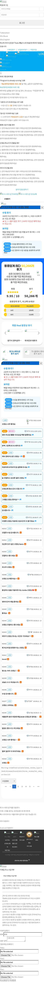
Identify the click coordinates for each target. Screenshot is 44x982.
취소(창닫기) (4, 980)
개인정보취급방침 (22, 855)
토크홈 (2, 59)
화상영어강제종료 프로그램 (9, 87)
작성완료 (13, 980)
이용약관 (12, 855)
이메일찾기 (11, 49)
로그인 (22, 22)
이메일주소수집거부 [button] (33, 855)
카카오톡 (3, 69)
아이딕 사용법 (5, 63)
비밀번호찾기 (23, 49)
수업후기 (3, 66)
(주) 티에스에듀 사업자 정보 (21, 860)
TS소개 (7, 855)
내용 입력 (3, 941)
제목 (1, 934)
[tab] (11, 352)
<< (6, 786)
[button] (5, 333)
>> (38, 786)
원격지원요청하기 (22, 189)
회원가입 (33, 49)
